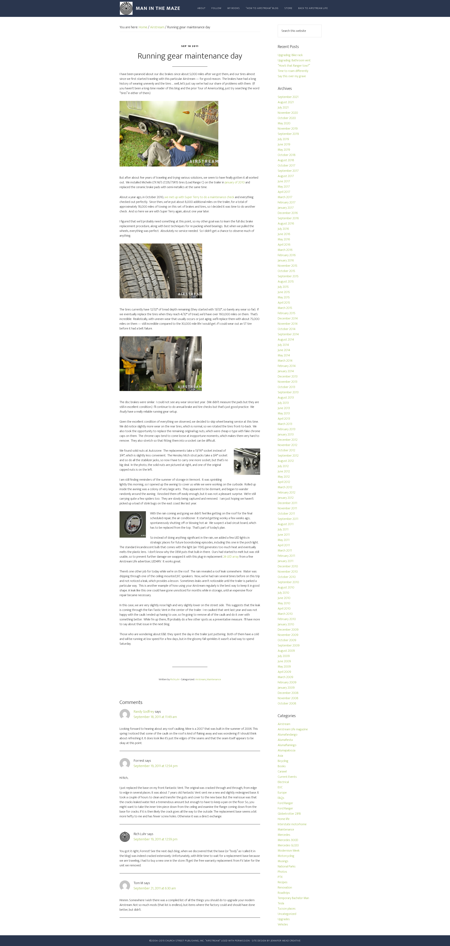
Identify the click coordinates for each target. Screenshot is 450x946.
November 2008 (288, 698)
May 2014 (284, 355)
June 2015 (284, 292)
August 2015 (286, 281)
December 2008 (288, 693)
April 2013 (284, 418)
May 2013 (284, 413)
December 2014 (288, 318)
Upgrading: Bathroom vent (294, 60)
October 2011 (286, 513)
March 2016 (285, 250)
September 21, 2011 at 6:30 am (155, 888)
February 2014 (287, 366)
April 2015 (284, 302)
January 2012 (286, 498)
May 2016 (284, 239)
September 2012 (288, 455)
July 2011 (283, 529)
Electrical (283, 782)
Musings (283, 861)
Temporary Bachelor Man (293, 898)
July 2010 (283, 592)
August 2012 (286, 461)
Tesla (281, 903)
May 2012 (284, 476)
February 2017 (286, 202)
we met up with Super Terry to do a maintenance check (199, 197)
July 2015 (283, 287)
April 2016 (284, 244)
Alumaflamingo (287, 745)
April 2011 (284, 545)
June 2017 (284, 181)
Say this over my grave (292, 76)
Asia (280, 755)
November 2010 (288, 571)
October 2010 (287, 577)
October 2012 (286, 450)
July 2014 (283, 345)
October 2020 (287, 118)
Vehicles (283, 924)
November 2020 (288, 113)
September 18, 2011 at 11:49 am (155, 717)
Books (282, 766)
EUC (280, 787)
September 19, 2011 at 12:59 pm (155, 839)
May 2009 (284, 666)
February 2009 (287, 682)
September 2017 (288, 171)
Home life (284, 819)
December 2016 (288, 213)
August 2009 (286, 650)
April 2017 (284, 192)
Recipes (282, 882)
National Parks (286, 866)
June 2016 (284, 234)
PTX (280, 877)
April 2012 (284, 482)
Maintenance (214, 679)
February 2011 (286, 556)
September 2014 (288, 334)
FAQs (281, 798)
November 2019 (288, 128)
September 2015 (288, 276)
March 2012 (285, 487)
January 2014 (286, 371)
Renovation (285, 887)
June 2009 (284, 661)
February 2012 (286, 492)
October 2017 (286, 165)
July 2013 (283, 403)
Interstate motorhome (292, 824)
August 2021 (286, 102)
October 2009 (287, 640)
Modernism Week (289, 850)
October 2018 (286, 155)
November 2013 (287, 381)
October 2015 (286, 271)
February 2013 (286, 429)
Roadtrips (284, 893)
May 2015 (284, 297)
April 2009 (284, 672)
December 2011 (287, 503)
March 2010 (285, 614)
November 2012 (287, 445)
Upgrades (284, 919)
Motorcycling (286, 856)
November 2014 (288, 323)
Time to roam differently (293, 71)
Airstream (200, 679)
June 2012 (284, 471)
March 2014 (285, 360)
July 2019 (283, 139)
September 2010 (288, 582)
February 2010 (287, 619)
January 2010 (286, 624)
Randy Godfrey (144, 712)
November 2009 (288, 635)
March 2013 (285, 424)
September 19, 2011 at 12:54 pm (156, 766)
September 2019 (288, 134)
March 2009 (285, 677)
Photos (282, 871)
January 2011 (285, 561)
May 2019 (284, 149)
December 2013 (287, 376)
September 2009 (289, 645)
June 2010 (284, 598)
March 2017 (285, 197)
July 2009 (284, 656)
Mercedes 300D (288, 840)
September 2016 (288, 218)
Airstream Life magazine (293, 729)
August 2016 (286, 223)
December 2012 (287, 439)
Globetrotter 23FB (289, 813)
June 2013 (284, 408)
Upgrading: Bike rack (290, 55)
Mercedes (284, 835)
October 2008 (287, 703)
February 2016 (287, 255)
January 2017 (286, 207)
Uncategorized (287, 914)
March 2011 (285, 550)
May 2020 (284, 123)
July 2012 (283, 466)
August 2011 (286, 524)
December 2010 (288, 566)
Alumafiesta (285, 740)
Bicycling (283, 761)
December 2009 (288, 629)
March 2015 (285, 308)
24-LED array (231, 556)
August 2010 (286, 587)
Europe (282, 792)
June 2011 (284, 534)
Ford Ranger (285, 803)
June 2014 (284, 350)
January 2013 (286, 434)
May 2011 (284, 540)
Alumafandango (287, 734)
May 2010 (284, 603)
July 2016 (283, 229)
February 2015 (286, 313)
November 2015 (287, 265)
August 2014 (286, 339)
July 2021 (283, 107)
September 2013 (288, 392)
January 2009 (286, 687)
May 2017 (284, 186)
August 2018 (286, 160)
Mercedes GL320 (288, 845)
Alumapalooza (286, 750)
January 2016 (286, 260)
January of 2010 (235, 182)
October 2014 (286, 329)
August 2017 (286, 176)
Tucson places (286, 908)
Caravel (282, 771)
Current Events (287, 777)
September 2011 (288, 519)
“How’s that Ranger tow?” (294, 65)
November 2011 (287, 508)
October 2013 (286, 387)
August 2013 (286, 397)
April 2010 (284, 608)
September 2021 (288, 97)
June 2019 (284, 144)
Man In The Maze (151, 8)
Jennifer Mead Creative (286, 941)
